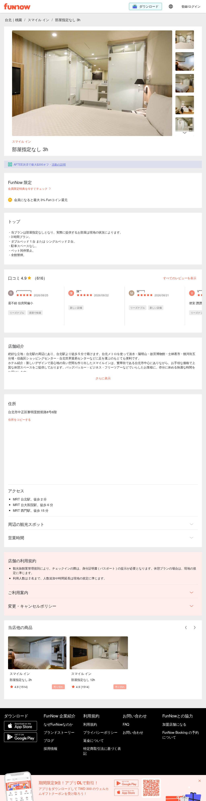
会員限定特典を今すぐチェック (27, 189)
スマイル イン (38, 19)
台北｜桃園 (13, 19)
